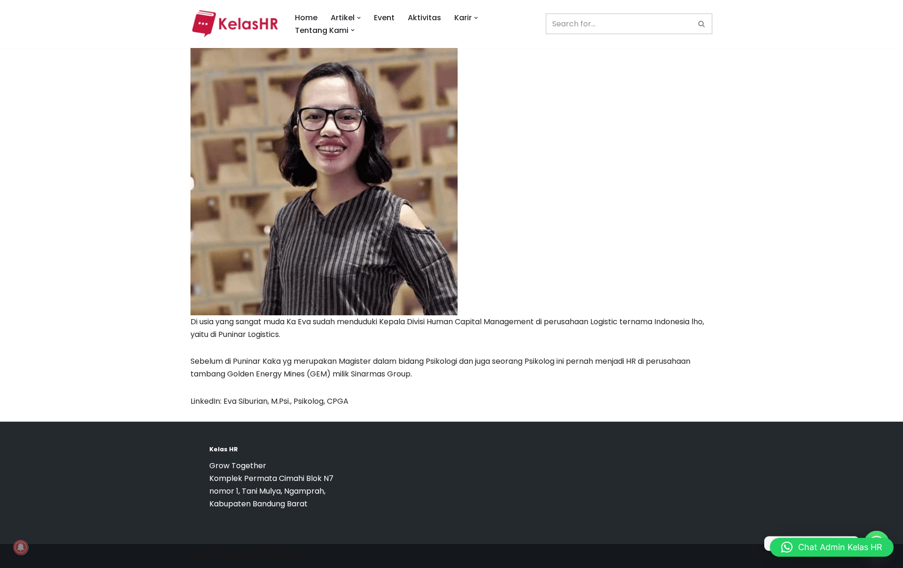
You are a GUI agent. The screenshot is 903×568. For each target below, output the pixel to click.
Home (306, 17)
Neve (199, 556)
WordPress (281, 556)
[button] (359, 18)
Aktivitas (424, 17)
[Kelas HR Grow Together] (234, 24)
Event (384, 17)
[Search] (702, 23)
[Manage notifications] (20, 547)
